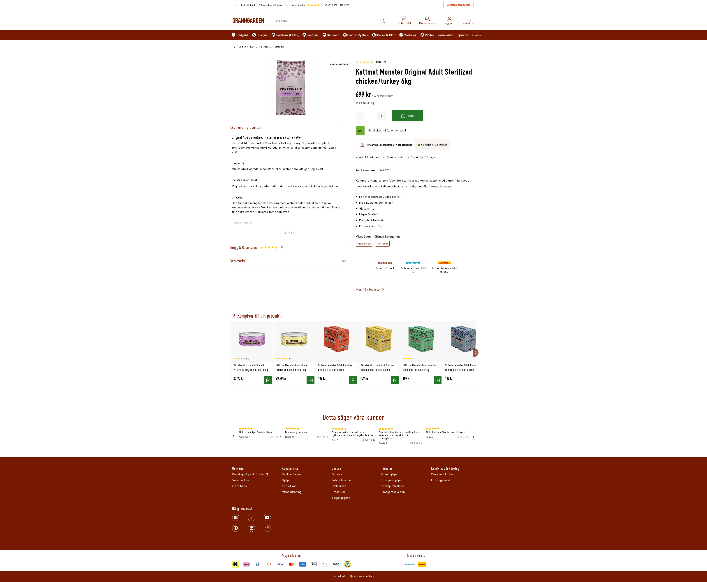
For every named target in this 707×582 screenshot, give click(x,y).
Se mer (288, 233)
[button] (328, 4)
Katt (252, 46)
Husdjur (241, 46)
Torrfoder (278, 46)
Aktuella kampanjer (458, 4)
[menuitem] (239, 35)
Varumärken (445, 35)
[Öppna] (291, 87)
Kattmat (264, 46)
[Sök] (383, 21)
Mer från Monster (368, 289)
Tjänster (463, 35)
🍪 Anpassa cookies (362, 576)
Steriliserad (364, 243)
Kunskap (477, 35)
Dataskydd (339, 576)
